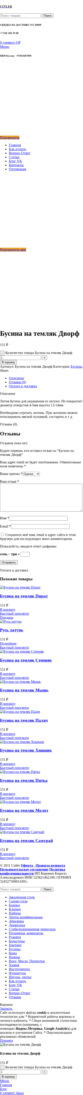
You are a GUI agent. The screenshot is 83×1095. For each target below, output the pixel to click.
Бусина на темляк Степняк (26, 660)
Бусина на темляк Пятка (24, 780)
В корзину (8, 362)
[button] (7, 609)
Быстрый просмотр (14, 613)
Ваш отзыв (9, 481)
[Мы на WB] (3, 133)
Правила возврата (50, 865)
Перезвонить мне (13, 249)
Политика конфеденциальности (32, 871)
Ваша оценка (11, 474)
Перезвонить (9, 137)
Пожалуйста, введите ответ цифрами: (28, 546)
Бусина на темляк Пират (24, 596)
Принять (6, 1040)
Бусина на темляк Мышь (24, 690)
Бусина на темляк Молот (24, 810)
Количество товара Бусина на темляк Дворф (38, 353)
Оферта (28, 865)
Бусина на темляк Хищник (26, 750)
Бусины (76, 366)
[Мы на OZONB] (3, 88)
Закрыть (6, 1008)
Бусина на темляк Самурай (26, 840)
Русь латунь (11, 630)
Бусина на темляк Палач (24, 720)
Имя (4, 518)
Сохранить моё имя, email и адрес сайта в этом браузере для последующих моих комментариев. (38, 537)
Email (5, 526)
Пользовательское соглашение (24, 869)
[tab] (46, 378)
